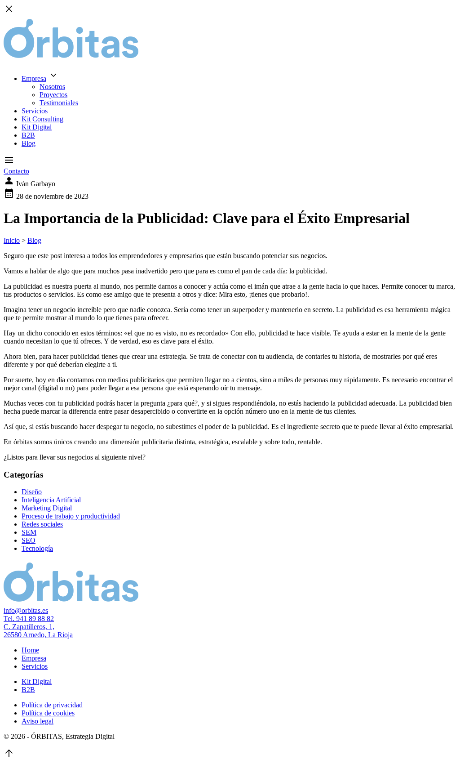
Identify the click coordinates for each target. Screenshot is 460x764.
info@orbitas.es (26, 610)
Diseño (32, 492)
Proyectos (53, 94)
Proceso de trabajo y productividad (71, 516)
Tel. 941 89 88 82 (29, 618)
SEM (29, 532)
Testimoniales (59, 103)
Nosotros (52, 86)
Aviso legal (37, 721)
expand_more (53, 75)
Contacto (16, 171)
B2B (28, 135)
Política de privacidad (52, 705)
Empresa (34, 78)
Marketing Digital (47, 508)
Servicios (35, 111)
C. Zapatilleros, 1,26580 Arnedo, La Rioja (38, 631)
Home (30, 650)
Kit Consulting (42, 119)
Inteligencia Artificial (51, 500)
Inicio (12, 240)
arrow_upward (9, 753)
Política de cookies (48, 713)
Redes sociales (42, 524)
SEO (28, 540)
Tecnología (37, 548)
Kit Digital (37, 127)
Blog (28, 143)
